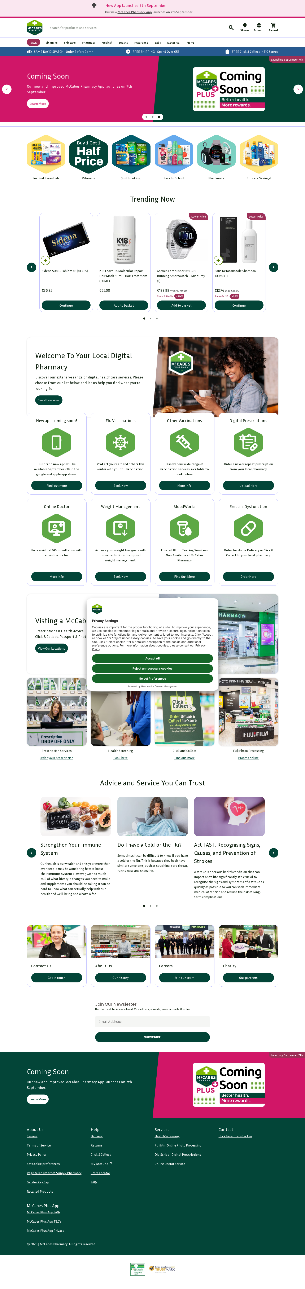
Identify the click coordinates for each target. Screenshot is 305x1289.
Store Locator (100, 1173)
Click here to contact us (235, 1136)
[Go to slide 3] (159, 117)
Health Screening (167, 1136)
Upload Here (248, 485)
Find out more (57, 485)
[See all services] (215, 377)
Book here (120, 758)
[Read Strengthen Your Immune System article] (75, 816)
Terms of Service (39, 1145)
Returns (97, 1145)
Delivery (97, 1136)
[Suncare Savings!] (259, 154)
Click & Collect (101, 1154)
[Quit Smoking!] (131, 154)
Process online (248, 758)
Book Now (121, 485)
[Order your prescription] (57, 712)
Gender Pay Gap (38, 1182)
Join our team (184, 977)
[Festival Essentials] (46, 154)
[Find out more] (184, 712)
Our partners (248, 977)
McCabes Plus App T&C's (44, 1221)
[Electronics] (216, 154)
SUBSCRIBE (152, 1037)
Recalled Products (40, 1191)
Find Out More (184, 576)
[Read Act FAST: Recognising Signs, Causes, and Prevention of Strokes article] (229, 816)
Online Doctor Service (170, 1164)
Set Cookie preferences (43, 1163)
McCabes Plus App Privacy (45, 1230)
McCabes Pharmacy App (135, 12)
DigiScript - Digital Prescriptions (178, 1154)
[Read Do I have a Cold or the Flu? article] (152, 816)
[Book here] (121, 712)
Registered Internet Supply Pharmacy (54, 1173)
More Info (184, 485)
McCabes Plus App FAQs (43, 1212)
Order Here (248, 576)
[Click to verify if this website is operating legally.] (137, 1269)
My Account (100, 1164)
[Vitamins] (88, 154)
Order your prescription (56, 758)
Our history (121, 977)
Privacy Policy (37, 1154)
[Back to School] (174, 154)
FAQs (94, 1182)
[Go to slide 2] (153, 117)
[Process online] (248, 712)
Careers (32, 1136)
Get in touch (56, 977)
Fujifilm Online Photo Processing (178, 1145)
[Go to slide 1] (146, 117)
